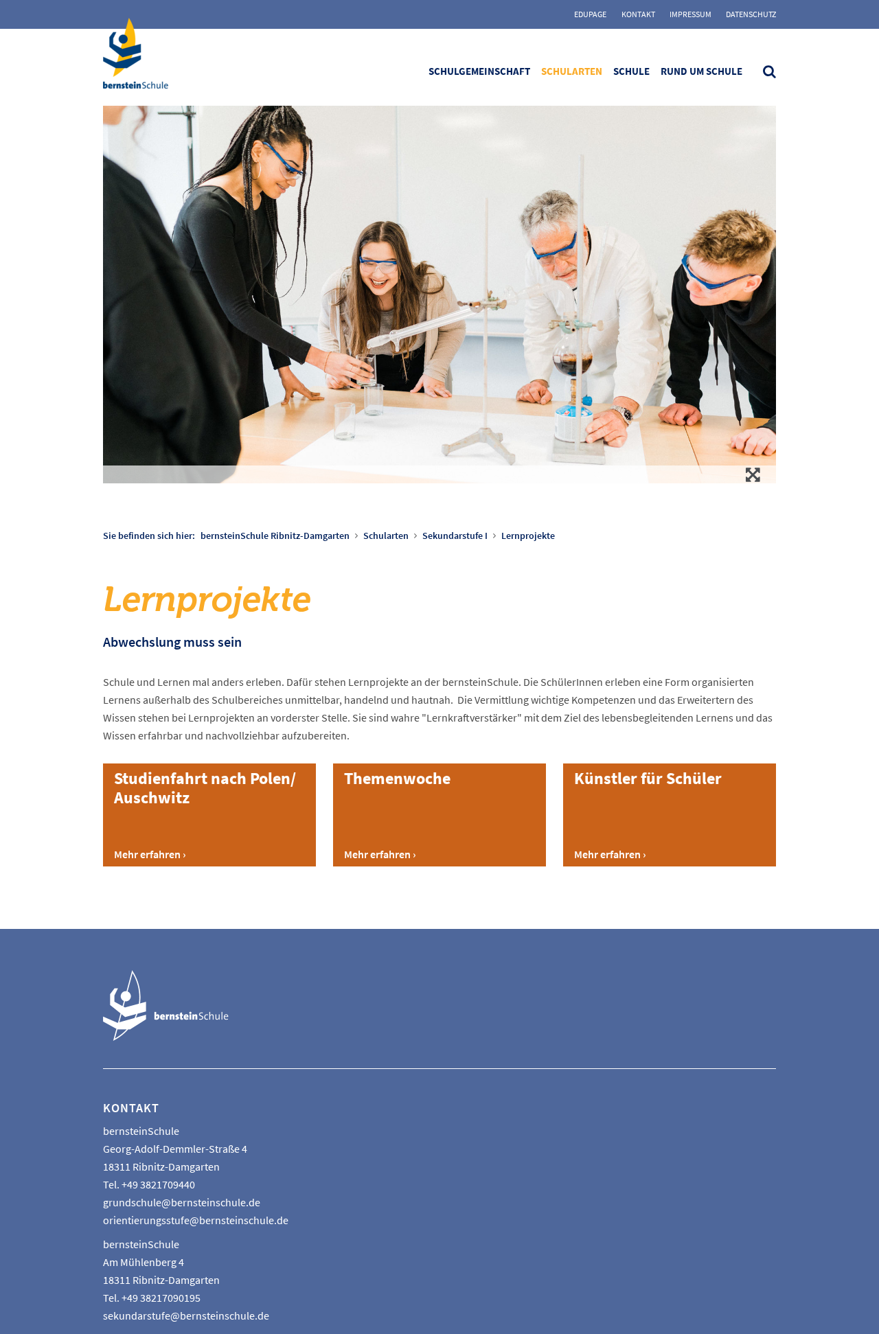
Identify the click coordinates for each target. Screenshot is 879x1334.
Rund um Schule (701, 71)
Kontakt (638, 14)
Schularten (571, 71)
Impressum (690, 14)
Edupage (590, 14)
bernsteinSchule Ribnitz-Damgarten (275, 535)
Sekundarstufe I (455, 535)
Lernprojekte (528, 535)
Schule (631, 71)
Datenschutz (751, 14)
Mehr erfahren (147, 854)
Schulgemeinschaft (479, 71)
